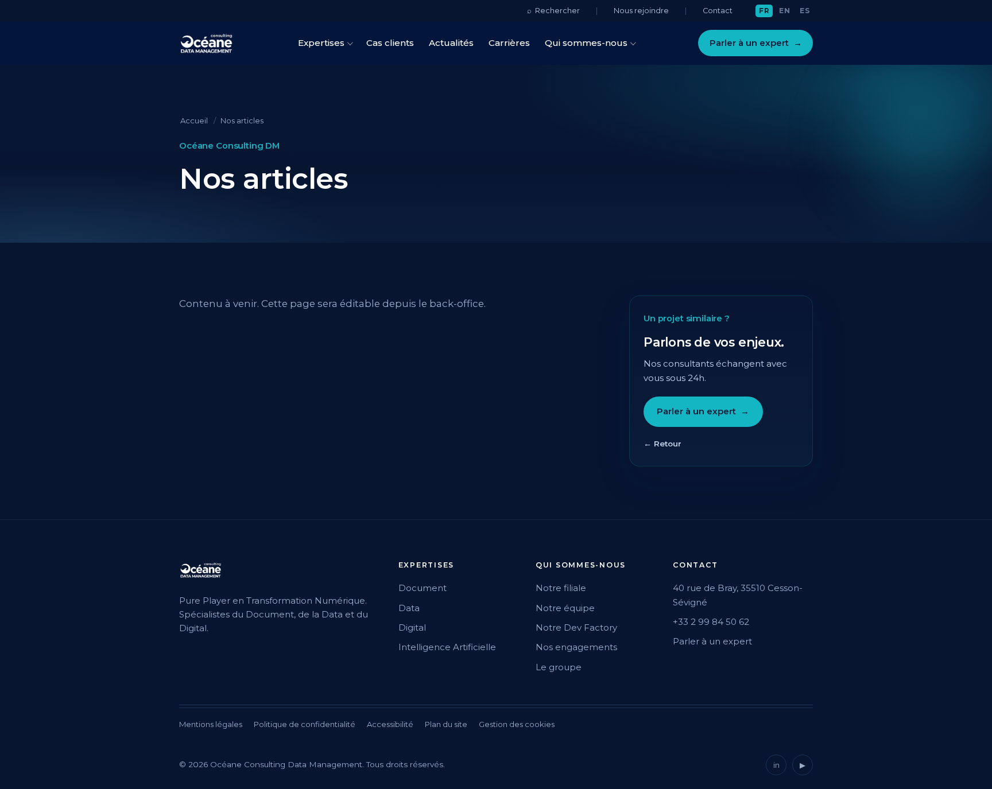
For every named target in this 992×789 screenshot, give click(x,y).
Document (422, 587)
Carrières (509, 42)
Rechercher (553, 10)
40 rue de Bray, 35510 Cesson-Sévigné (738, 594)
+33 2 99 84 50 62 (711, 621)
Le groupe (559, 667)
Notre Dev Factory (576, 627)
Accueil (194, 120)
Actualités (451, 42)
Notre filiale (561, 587)
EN (784, 10)
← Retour (662, 443)
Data (409, 608)
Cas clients (390, 42)
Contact (718, 10)
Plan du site (446, 724)
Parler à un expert (756, 42)
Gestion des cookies (517, 724)
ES (804, 10)
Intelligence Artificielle (447, 647)
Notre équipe (565, 608)
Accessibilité (390, 724)
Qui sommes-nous (586, 42)
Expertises (321, 42)
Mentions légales (210, 724)
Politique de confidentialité (304, 724)
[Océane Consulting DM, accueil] (206, 43)
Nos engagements (576, 647)
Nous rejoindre (641, 10)
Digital (412, 627)
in (776, 764)
